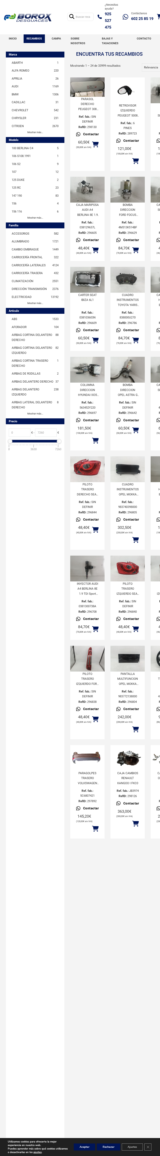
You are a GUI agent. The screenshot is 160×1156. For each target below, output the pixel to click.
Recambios (34, 38)
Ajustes (132, 1147)
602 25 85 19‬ (142, 18)
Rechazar (108, 1147)
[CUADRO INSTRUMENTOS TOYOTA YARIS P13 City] (127, 280)
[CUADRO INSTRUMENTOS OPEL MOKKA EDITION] (127, 469)
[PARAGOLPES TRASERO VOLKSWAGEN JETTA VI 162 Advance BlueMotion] (87, 758)
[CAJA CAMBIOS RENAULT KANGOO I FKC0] (127, 758)
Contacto (144, 38)
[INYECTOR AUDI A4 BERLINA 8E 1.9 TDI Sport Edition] (87, 568)
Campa (56, 38)
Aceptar (84, 1147)
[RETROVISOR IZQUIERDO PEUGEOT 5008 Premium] (127, 90)
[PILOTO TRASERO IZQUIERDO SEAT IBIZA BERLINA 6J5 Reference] (127, 568)
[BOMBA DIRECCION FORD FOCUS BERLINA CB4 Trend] (127, 190)
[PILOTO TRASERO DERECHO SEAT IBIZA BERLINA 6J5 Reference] (87, 469)
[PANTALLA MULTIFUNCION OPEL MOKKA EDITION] (127, 659)
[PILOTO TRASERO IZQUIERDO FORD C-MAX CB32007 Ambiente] (87, 659)
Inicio (13, 38)
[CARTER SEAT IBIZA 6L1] (87, 280)
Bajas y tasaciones (110, 41)
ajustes (37, 1152)
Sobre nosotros (78, 41)
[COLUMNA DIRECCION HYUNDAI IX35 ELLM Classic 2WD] (87, 370)
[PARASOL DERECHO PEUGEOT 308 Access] (87, 87)
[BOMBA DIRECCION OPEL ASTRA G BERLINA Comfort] (127, 370)
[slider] (10, 441)
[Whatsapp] (125, 17)
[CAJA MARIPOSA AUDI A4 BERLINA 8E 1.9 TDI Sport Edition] (87, 190)
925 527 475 (108, 21)
